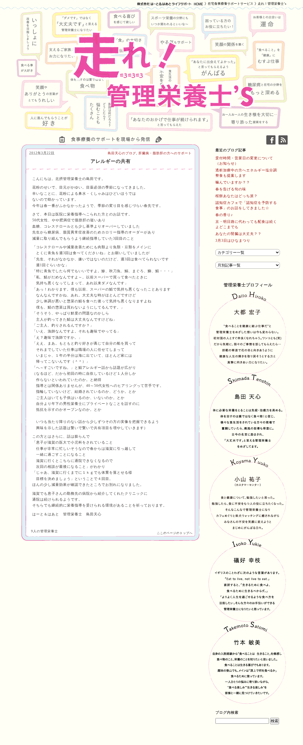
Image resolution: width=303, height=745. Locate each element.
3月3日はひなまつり (232, 240)
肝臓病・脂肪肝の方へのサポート (165, 153)
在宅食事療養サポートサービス (230, 3)
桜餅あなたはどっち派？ (236, 196)
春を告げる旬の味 (230, 189)
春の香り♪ (224, 215)
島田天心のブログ (122, 153)
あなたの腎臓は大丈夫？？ (238, 234)
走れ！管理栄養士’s (272, 3)
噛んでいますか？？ (232, 182)
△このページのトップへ (175, 533)
